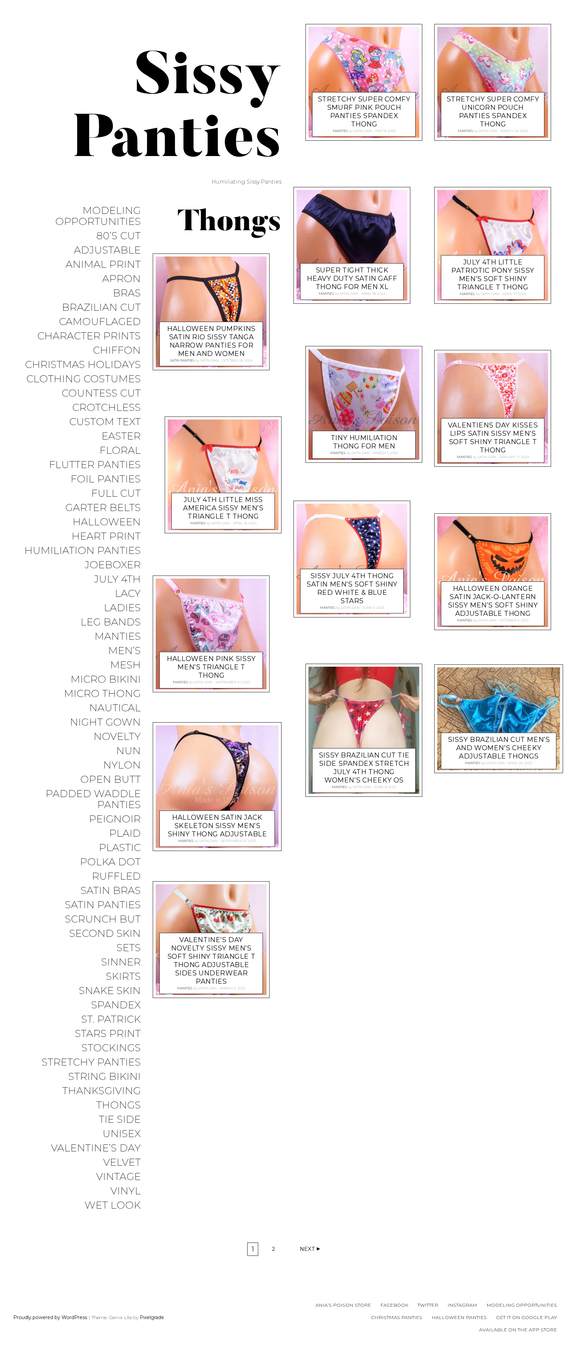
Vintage (118, 1177)
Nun (128, 751)
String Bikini (104, 1077)
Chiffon (117, 350)
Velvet (122, 1162)
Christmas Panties (396, 1317)
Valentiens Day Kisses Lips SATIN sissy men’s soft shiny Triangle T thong (493, 437)
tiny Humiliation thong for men (364, 442)
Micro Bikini (106, 679)
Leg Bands (111, 622)
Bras (127, 293)
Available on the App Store (518, 1330)
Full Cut (116, 493)
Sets (128, 948)
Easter (121, 436)
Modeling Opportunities (98, 216)
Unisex (121, 1134)
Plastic (120, 848)
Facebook (394, 1305)
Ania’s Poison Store (343, 1305)
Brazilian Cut (101, 307)
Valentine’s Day (96, 1148)
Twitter (428, 1305)
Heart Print (106, 536)
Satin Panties (103, 905)
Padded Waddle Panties (93, 799)
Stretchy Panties (91, 1062)
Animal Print (103, 264)
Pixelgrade (152, 1317)
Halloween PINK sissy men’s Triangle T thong (211, 667)
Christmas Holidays (83, 365)
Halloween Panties (459, 1317)
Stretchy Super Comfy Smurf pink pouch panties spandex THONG (364, 111)
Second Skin (105, 933)
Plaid (125, 833)
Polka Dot (110, 862)
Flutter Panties (95, 465)
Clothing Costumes (83, 379)
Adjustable (107, 250)
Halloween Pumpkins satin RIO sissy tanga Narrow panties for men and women (211, 341)
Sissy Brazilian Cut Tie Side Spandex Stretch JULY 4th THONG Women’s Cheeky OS (364, 767)
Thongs (118, 1105)
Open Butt (110, 779)
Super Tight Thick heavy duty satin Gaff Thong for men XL (352, 278)
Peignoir (115, 819)
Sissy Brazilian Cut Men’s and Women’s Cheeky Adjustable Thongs (499, 748)
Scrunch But (103, 919)
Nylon (122, 765)
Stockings (111, 1048)
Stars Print (108, 1034)
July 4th (117, 579)
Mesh (125, 665)
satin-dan (209, 360)
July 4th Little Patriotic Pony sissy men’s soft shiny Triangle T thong (492, 274)
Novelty (117, 737)
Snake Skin (110, 991)
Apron (121, 279)
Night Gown (105, 722)
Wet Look (113, 1205)
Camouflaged (100, 322)
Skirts (123, 976)
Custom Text (105, 422)
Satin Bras (111, 891)
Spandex (116, 1005)
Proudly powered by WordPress (50, 1317)
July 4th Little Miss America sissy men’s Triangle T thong (223, 508)
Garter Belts (103, 508)
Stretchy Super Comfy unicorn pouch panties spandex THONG (493, 111)
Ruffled (116, 876)
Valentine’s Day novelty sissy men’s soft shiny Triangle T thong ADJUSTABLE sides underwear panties (211, 960)
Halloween (107, 522)
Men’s (124, 651)
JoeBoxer (113, 565)
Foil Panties (106, 479)
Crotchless (106, 408)
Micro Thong (102, 694)
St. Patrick (111, 1019)
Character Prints (89, 336)
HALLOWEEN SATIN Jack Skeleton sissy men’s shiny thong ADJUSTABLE (217, 826)
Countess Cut (101, 393)
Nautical (115, 708)
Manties (118, 636)
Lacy (128, 593)
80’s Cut (118, 236)
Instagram (462, 1305)
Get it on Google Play (526, 1317)
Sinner (121, 962)
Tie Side (120, 1119)
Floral (120, 450)
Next (307, 1249)
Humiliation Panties (82, 551)
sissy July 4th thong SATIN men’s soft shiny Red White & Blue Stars (352, 588)
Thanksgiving (101, 1091)
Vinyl (125, 1191)
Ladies (122, 608)
